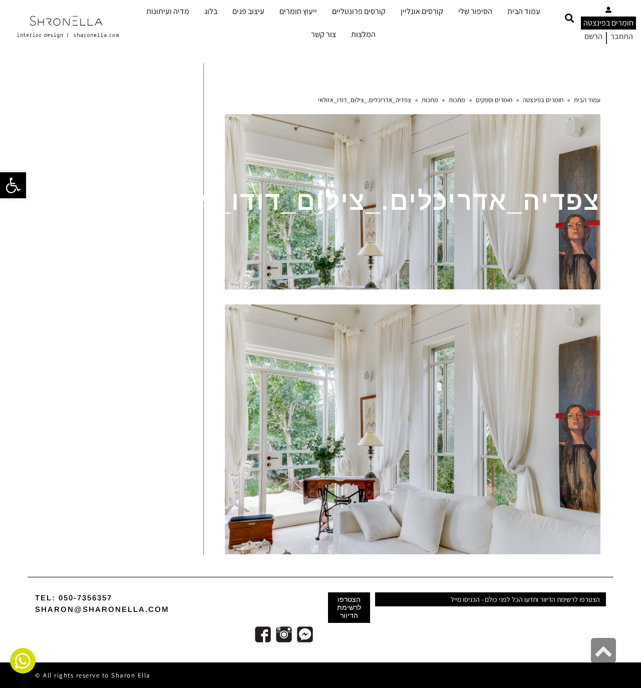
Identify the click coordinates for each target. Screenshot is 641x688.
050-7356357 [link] (85, 597)
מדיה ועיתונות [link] (167, 11)
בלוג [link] (210, 11)
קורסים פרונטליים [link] (359, 11)
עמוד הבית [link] (523, 11)
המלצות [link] (363, 34)
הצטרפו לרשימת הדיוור (349, 607)
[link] (13, 185)
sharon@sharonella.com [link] (102, 609)
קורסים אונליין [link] (422, 11)
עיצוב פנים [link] (248, 11)
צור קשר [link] (323, 34)
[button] (569, 18)
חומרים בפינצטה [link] (608, 23)
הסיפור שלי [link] (475, 11)
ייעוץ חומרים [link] (298, 11)
